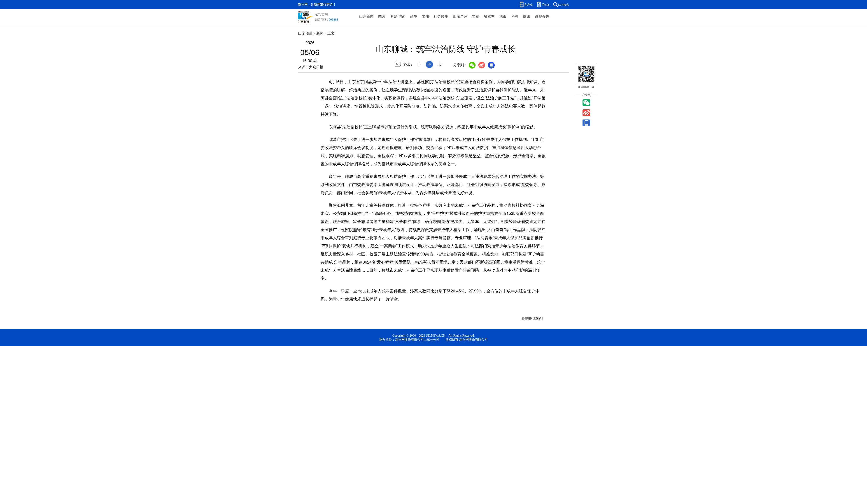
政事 (413, 16)
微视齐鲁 (542, 16)
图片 (381, 16)
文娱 (475, 16)
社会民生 (441, 16)
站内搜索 (563, 4)
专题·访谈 (398, 16)
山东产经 (460, 16)
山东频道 (305, 33)
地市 (502, 16)
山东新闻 (366, 16)
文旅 (425, 16)
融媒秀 (489, 16)
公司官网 (321, 14)
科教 (514, 16)
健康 (526, 16)
